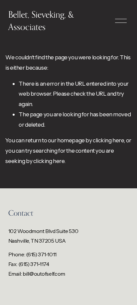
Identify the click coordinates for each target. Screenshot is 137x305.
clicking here (108, 140)
